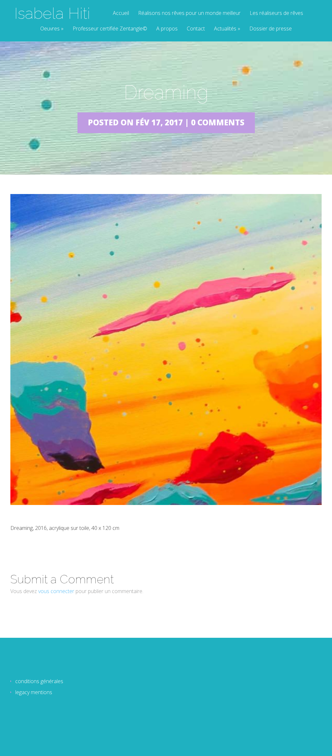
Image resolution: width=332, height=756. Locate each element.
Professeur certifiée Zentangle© (110, 29)
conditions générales (39, 681)
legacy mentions (33, 692)
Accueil (121, 13)
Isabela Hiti (52, 13)
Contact (196, 29)
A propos (167, 29)
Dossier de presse (270, 29)
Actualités (225, 29)
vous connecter (56, 591)
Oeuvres (50, 29)
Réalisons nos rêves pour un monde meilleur (189, 13)
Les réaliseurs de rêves (276, 13)
